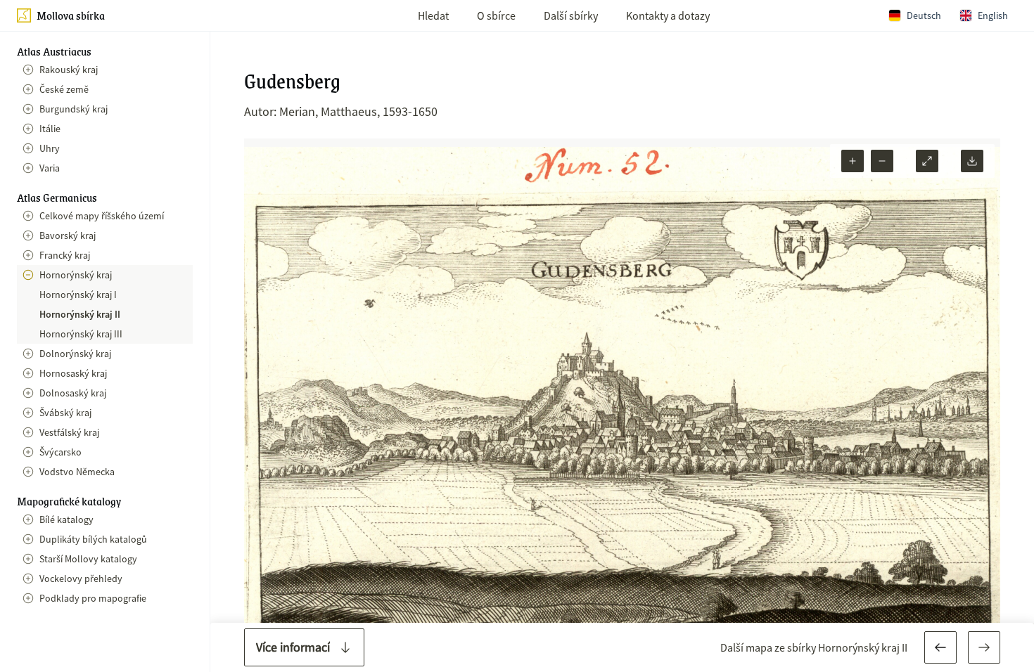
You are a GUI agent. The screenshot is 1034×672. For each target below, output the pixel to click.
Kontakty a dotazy (668, 15)
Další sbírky (571, 15)
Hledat (433, 15)
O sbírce (496, 15)
